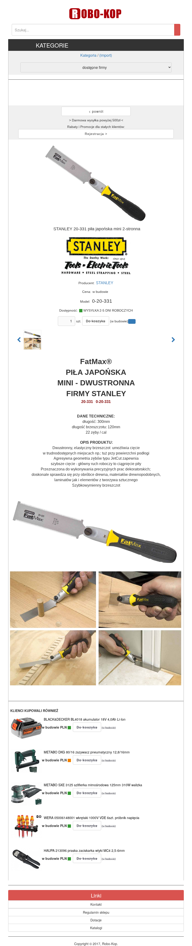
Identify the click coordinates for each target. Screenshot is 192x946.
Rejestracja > (96, 134)
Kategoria (88, 55)
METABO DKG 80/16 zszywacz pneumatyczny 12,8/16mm (87, 752)
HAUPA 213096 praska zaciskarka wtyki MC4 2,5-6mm (84, 850)
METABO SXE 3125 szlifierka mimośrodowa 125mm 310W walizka (93, 784)
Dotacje (96, 920)
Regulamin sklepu (96, 912)
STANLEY (104, 283)
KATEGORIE (52, 45)
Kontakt (96, 904)
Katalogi (96, 927)
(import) (105, 55)
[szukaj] (177, 30)
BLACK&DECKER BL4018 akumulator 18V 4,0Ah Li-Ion (85, 719)
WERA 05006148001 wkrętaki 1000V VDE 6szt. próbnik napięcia (91, 817)
